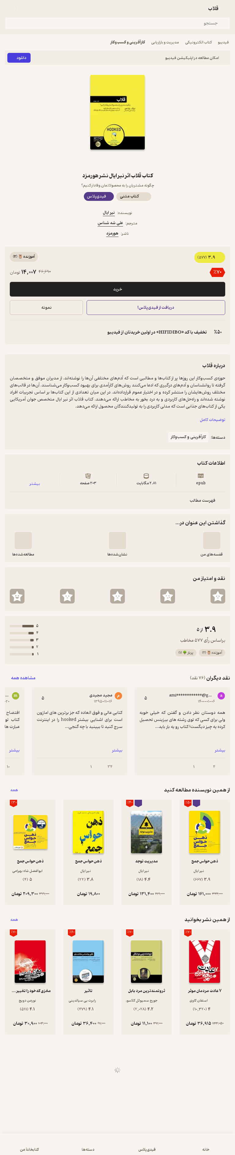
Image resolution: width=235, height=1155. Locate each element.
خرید (117, 289)
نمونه (46, 307)
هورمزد (112, 233)
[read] (23, 540)
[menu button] (8, 8)
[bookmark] (132, 160)
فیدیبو (223, 42)
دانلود (21, 58)
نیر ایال (109, 212)
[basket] (23, 8)
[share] (103, 160)
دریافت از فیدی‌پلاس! (156, 307)
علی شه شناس (110, 223)
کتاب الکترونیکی (198, 42)
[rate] (218, 596)
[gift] (117, 160)
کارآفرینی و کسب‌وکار (127, 42)
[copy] (15, 332)
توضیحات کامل (212, 420)
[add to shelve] (211, 540)
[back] (226, 8)
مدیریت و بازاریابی (165, 42)
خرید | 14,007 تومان (61, 1147)
